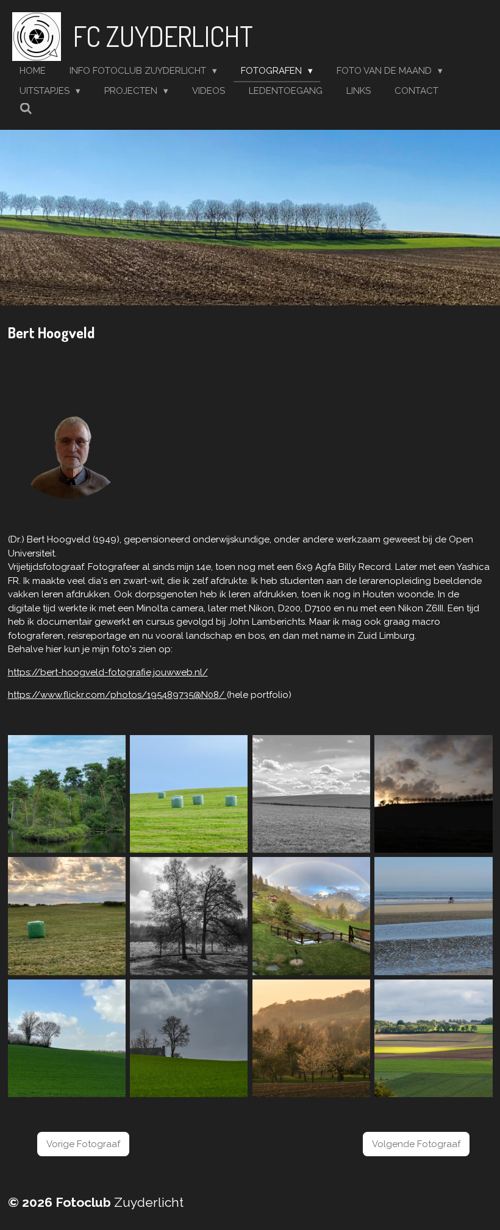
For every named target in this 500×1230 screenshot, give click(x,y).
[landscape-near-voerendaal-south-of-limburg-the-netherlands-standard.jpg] (311, 794)
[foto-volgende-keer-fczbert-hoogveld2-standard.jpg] (434, 794)
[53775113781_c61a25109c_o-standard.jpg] (188, 794)
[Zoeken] (26, 109)
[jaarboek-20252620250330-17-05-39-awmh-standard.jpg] (188, 1038)
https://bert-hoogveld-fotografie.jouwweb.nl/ (108, 672)
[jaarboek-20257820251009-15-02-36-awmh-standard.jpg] (434, 1038)
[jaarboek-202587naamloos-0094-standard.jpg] (188, 916)
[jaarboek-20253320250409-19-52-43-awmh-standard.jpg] (311, 1038)
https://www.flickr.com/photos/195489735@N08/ (117, 694)
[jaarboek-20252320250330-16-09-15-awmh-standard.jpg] (66, 1038)
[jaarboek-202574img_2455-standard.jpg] (66, 916)
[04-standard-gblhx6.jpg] (66, 794)
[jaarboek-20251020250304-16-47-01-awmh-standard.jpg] (434, 916)
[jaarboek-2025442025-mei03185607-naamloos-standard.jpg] (311, 916)
